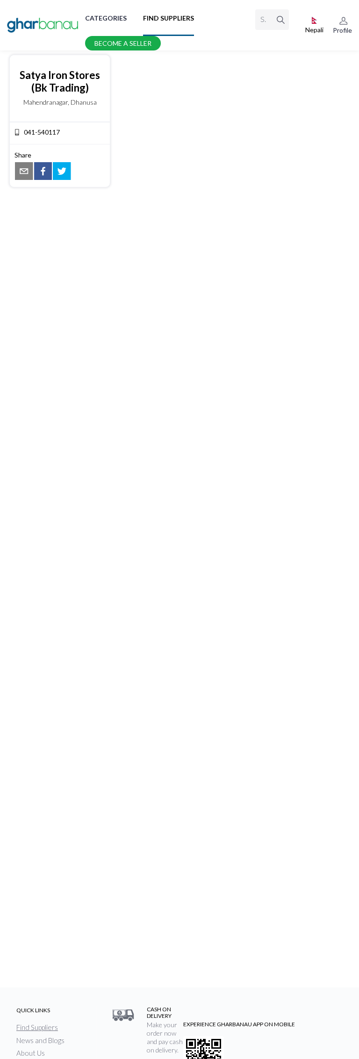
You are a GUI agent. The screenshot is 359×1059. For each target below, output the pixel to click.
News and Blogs (40, 1040)
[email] (24, 171)
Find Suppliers (168, 18)
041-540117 (42, 132)
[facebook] (43, 171)
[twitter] (62, 171)
